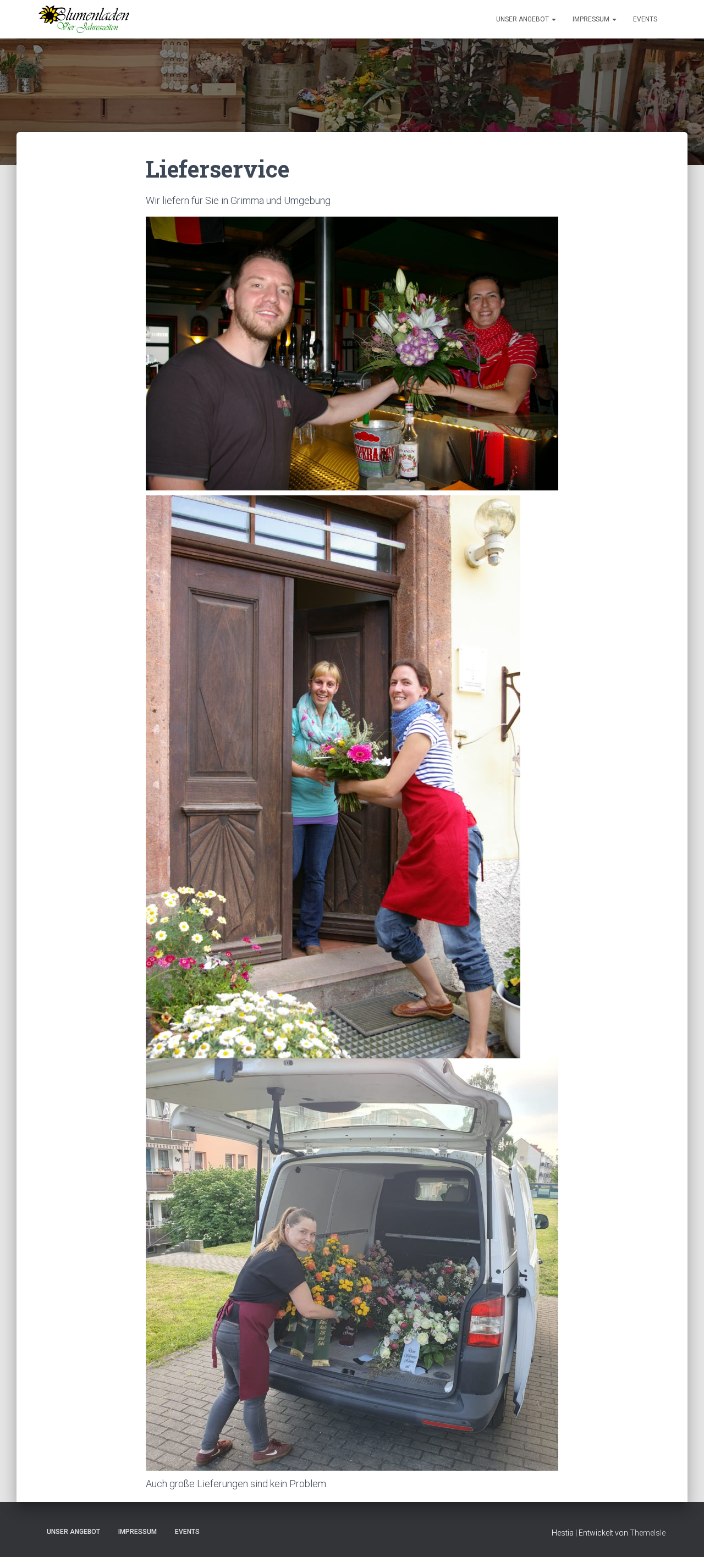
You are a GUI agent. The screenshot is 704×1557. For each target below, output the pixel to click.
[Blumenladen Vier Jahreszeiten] (84, 19)
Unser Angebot (523, 19)
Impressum (592, 19)
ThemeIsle (648, 1532)
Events (645, 19)
